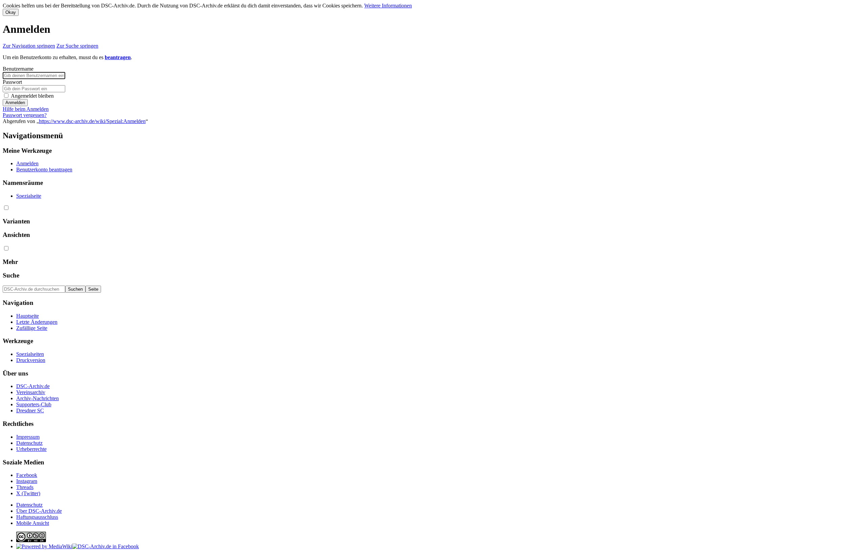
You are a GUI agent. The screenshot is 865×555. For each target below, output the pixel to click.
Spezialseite (28, 196)
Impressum (28, 437)
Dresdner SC (30, 410)
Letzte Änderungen (36, 322)
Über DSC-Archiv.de (39, 511)
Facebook (26, 475)
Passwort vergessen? (25, 115)
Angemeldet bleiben (32, 96)
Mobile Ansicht (32, 523)
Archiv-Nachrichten (37, 398)
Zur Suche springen (77, 46)
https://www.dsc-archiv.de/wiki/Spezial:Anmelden (92, 121)
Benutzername (18, 69)
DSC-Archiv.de (33, 386)
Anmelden (15, 102)
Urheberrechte (31, 449)
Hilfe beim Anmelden (26, 109)
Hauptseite (27, 316)
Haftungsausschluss (37, 517)
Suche (11, 275)
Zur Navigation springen (29, 46)
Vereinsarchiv (30, 392)
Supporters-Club (33, 404)
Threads (24, 487)
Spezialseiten (30, 354)
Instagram (26, 481)
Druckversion (30, 360)
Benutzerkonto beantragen (44, 169)
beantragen (118, 57)
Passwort (12, 82)
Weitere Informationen (388, 5)
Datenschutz (29, 443)
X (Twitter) (28, 493)
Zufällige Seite (31, 328)
